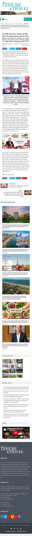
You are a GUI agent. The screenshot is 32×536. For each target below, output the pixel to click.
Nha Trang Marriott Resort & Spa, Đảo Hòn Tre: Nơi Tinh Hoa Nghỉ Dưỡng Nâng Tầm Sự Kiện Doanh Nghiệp (15, 406)
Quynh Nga (9, 43)
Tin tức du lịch (25, 43)
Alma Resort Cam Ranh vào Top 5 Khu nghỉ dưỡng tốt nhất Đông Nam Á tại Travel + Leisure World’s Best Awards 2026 (16, 415)
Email (28, 45)
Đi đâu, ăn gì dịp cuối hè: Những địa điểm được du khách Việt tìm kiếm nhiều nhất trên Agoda (15, 321)
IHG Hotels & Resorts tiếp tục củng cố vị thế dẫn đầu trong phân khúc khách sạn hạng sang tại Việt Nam (15, 345)
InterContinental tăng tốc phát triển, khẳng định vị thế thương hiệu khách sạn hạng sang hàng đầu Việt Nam (15, 226)
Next (20, 191)
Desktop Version (10, 531)
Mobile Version (21, 531)
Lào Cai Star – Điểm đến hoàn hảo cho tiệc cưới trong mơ (18, 186)
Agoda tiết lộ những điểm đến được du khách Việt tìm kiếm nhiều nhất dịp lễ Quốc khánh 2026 (16, 250)
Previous (13, 184)
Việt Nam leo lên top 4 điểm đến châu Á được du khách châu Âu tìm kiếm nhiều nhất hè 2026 (15, 273)
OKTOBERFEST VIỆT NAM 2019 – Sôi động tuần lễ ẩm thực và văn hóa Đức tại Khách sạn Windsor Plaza (13, 194)
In (24, 45)
